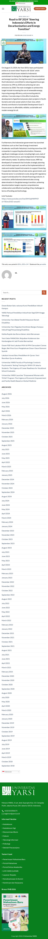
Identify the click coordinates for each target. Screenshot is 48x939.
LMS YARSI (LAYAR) (10, 871)
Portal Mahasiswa (10, 863)
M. (32, 35)
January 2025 (7, 475)
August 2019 (7, 740)
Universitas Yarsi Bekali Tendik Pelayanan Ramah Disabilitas (20, 321)
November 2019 (8, 727)
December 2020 (8, 676)
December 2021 (8, 633)
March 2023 (6, 569)
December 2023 (8, 531)
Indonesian (21, 3)
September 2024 (8, 492)
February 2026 (7, 419)
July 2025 (5, 449)
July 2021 (5, 655)
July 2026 (5, 398)
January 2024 (7, 526)
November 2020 (8, 680)
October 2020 (7, 684)
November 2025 (8, 432)
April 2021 (6, 663)
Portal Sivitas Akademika (12, 867)
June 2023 (6, 556)
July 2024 (5, 501)
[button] (3, 8)
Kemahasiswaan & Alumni (13, 879)
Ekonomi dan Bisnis (10, 832)
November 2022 (8, 586)
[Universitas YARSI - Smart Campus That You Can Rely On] (21, 9)
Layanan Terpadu (9, 875)
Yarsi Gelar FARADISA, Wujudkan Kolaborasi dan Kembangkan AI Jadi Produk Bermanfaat (21, 339)
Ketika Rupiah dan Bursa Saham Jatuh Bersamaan (21, 334)
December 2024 (8, 479)
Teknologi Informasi (10, 840)
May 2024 (5, 509)
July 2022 (5, 603)
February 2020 (7, 714)
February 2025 (7, 471)
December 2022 (8, 582)
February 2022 (7, 625)
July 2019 (5, 744)
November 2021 (8, 637)
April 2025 (6, 462)
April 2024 (6, 513)
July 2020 (5, 697)
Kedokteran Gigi (9, 828)
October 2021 (7, 642)
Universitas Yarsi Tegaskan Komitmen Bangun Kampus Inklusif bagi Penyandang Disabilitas (22, 328)
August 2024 (7, 496)
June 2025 (6, 454)
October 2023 (7, 539)
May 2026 (5, 407)
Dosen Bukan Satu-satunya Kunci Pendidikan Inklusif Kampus (22, 307)
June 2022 (6, 607)
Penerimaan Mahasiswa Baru (14, 859)
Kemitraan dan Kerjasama (13, 883)
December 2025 (8, 428)
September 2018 (8, 766)
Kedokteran (7, 824)
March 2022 (6, 620)
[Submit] (44, 292)
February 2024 (7, 522)
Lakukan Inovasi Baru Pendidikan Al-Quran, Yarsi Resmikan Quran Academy (20, 356)
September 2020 (8, 689)
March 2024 (6, 518)
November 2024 (8, 484)
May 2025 (5, 458)
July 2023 (5, 552)
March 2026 (6, 415)
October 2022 (7, 590)
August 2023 (7, 548)
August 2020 (7, 693)
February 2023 (7, 573)
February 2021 (7, 672)
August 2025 (7, 445)
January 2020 (7, 719)
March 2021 (6, 667)
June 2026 (6, 402)
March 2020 (6, 710)
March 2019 (6, 757)
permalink (43, 264)
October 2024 (7, 488)
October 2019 (7, 732)
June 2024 (6, 505)
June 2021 (6, 659)
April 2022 (6, 616)
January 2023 (7, 578)
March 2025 (6, 466)
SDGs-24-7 (26, 16)
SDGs (20, 16)
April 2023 (6, 565)
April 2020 (6, 706)
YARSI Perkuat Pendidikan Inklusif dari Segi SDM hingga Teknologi (23, 314)
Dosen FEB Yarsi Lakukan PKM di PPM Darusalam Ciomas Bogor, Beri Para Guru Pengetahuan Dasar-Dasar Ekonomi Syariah (24, 348)
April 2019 (6, 753)
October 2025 (7, 437)
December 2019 (8, 723)
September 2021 (8, 646)
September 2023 (8, 543)
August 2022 (7, 599)
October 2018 (7, 761)
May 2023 (5, 561)
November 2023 (8, 535)
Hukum (6, 836)
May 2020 (5, 702)
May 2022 (5, 612)
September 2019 (8, 736)
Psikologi (6, 844)
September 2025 (8, 441)
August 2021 (7, 650)
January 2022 (7, 629)
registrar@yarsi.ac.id (12, 814)
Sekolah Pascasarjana (11, 848)
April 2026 (6, 411)
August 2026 (7, 394)
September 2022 (8, 595)
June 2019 (6, 749)
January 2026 (7, 424)
